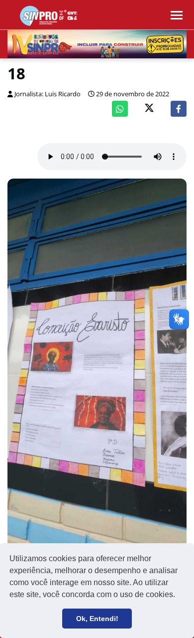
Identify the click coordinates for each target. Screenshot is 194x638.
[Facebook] (179, 109)
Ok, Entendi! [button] (97, 619)
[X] (149, 109)
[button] (178, 595)
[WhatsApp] (120, 109)
